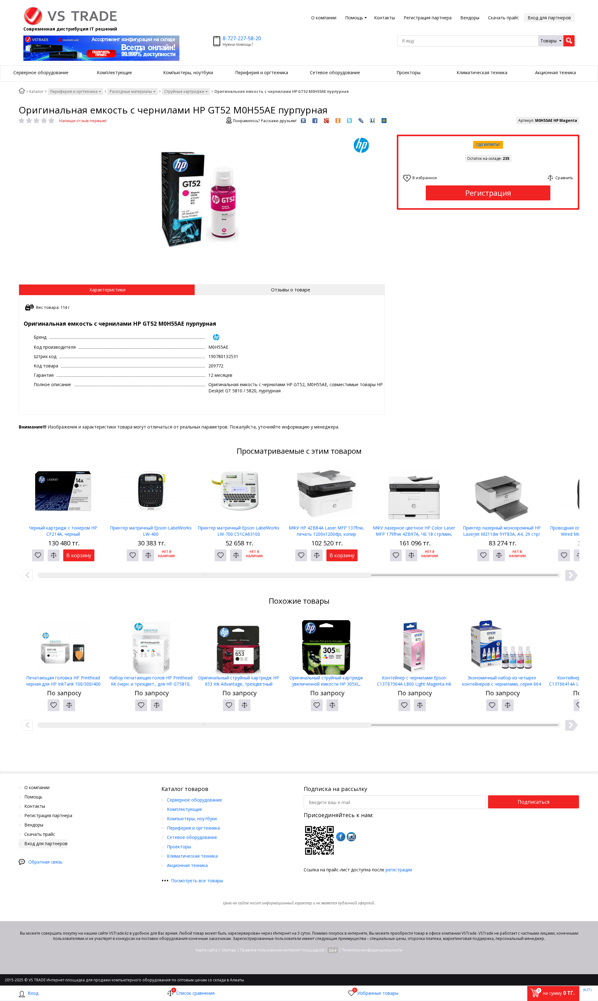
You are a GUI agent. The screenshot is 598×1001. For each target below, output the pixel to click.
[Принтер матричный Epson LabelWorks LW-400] (151, 494)
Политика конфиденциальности (372, 950)
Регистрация (488, 193)
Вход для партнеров (549, 18)
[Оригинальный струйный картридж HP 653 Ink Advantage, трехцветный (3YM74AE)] (238, 643)
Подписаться (533, 801)
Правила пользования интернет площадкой (282, 950)
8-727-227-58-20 (242, 38)
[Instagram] (351, 836)
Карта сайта (206, 950)
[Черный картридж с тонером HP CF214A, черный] (63, 494)
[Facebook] (340, 836)
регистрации (399, 870)
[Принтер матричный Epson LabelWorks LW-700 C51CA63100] (238, 494)
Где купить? (488, 144)
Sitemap (228, 950)
